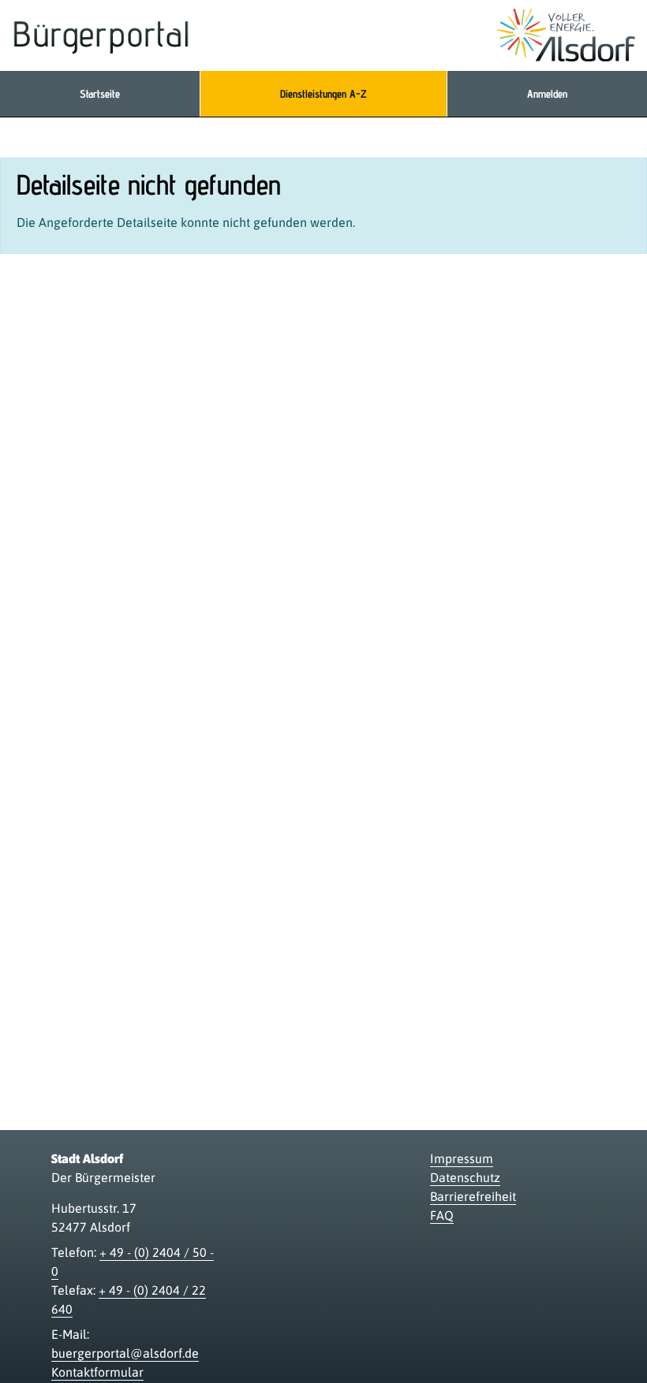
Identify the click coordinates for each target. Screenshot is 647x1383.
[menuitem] (100, 94)
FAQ (442, 1215)
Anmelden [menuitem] (547, 93)
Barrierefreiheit (473, 1196)
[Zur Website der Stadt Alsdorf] (565, 35)
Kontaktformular (97, 1372)
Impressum (461, 1158)
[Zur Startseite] (101, 35)
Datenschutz (465, 1177)
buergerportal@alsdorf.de (125, 1353)
